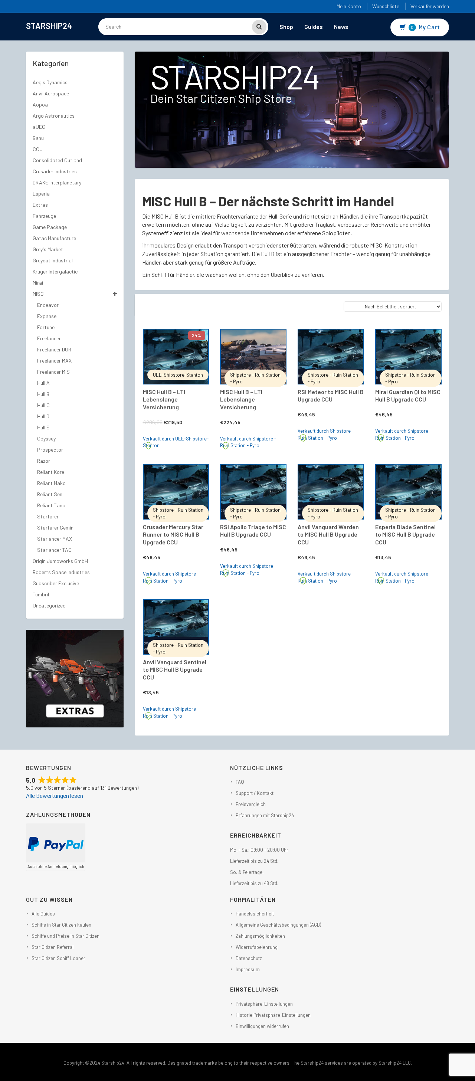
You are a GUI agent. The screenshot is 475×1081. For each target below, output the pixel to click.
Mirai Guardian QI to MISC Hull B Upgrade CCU (407, 395)
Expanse (46, 316)
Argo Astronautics (54, 115)
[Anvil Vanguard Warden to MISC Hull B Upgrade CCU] (331, 492)
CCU (38, 149)
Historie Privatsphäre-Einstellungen (273, 1015)
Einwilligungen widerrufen (262, 1026)
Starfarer (48, 516)
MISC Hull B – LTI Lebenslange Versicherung (164, 399)
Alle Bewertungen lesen (54, 795)
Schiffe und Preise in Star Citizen (65, 936)
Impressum (248, 969)
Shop (286, 26)
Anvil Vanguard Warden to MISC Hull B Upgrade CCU (328, 534)
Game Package (50, 227)
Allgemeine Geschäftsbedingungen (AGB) (278, 925)
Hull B (43, 394)
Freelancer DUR (54, 349)
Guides (313, 26)
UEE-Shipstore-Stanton (178, 375)
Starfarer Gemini (56, 527)
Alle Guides (43, 914)
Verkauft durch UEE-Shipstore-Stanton (176, 442)
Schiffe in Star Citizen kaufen (61, 925)
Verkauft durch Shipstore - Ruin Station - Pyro (248, 442)
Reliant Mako (51, 483)
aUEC (39, 127)
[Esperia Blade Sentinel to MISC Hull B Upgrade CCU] (408, 492)
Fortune (46, 327)
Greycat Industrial (53, 260)
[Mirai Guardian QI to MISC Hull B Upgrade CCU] (408, 356)
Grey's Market (48, 249)
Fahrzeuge (44, 216)
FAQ (240, 782)
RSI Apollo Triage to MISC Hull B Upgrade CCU (253, 530)
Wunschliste (385, 6)
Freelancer (49, 338)
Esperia (41, 193)
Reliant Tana (51, 505)
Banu (38, 138)
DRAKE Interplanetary (57, 182)
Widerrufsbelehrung (257, 947)
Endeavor (48, 305)
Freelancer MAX (54, 360)
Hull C (43, 405)
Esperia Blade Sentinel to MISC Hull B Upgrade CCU (405, 534)
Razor (43, 461)
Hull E (43, 427)
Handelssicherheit (255, 914)
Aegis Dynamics (50, 82)
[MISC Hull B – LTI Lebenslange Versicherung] (176, 356)
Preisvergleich (251, 804)
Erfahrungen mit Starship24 (265, 815)
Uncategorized (49, 605)
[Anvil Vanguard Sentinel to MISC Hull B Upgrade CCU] (176, 627)
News (341, 26)
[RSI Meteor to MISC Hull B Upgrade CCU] (331, 356)
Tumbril (41, 594)
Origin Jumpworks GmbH (60, 561)
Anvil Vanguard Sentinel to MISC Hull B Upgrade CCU (174, 669)
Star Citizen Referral (52, 947)
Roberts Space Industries (61, 572)
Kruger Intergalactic (55, 271)
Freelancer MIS (53, 371)
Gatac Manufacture (54, 238)
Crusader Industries (55, 171)
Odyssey (46, 438)
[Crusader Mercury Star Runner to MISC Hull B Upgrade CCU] (176, 492)
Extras (40, 205)
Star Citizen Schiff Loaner (58, 958)
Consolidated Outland (57, 160)
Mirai (38, 282)
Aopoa (40, 104)
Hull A (43, 383)
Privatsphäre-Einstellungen (264, 1004)
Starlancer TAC (54, 550)
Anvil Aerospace (51, 93)
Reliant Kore (50, 472)
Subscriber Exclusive (56, 583)
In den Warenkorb (183, 338)
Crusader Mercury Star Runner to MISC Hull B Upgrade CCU (173, 534)
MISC (38, 294)
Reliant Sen (49, 494)
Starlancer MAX (54, 538)
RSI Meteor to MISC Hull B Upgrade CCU (331, 395)
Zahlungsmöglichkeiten (260, 936)
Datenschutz (249, 958)
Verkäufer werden (429, 6)
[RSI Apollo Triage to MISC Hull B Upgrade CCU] (253, 492)
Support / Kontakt (254, 793)
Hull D (43, 416)
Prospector (50, 449)
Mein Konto (349, 6)
